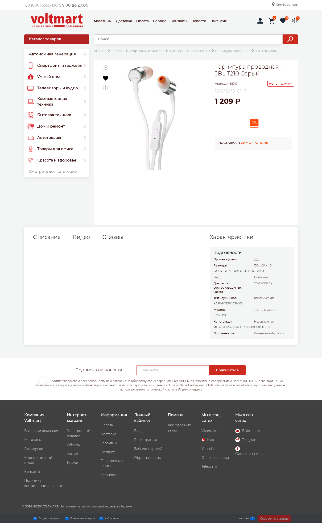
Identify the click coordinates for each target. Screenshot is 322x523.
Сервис (159, 21)
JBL (256, 259)
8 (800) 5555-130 (43, 5)
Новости (198, 21)
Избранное (112, 518)
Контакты (179, 21)
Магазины (102, 21)
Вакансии (219, 21)
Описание (47, 237)
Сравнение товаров (82, 518)
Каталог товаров (45, 39)
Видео (81, 237)
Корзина (244, 518)
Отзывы (112, 237)
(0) (245, 91)
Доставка (124, 21)
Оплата (142, 21)
